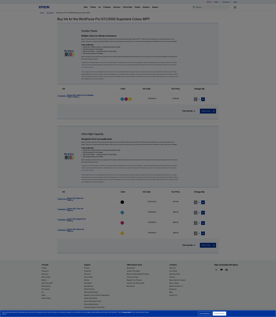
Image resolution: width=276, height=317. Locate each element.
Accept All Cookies (219, 313)
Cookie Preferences (204, 313)
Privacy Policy (127, 312)
